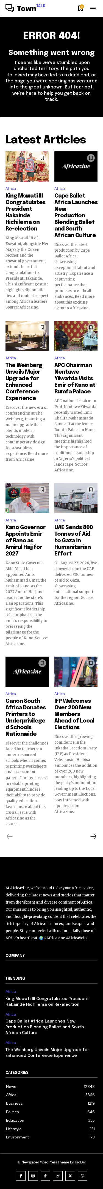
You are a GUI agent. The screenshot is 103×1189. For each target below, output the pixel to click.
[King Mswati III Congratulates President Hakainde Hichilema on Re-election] (27, 166)
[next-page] (93, 836)
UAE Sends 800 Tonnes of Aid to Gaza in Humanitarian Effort (73, 541)
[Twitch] (58, 1176)
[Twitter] (70, 1176)
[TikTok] (45, 1176)
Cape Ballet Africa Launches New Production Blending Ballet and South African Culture (76, 215)
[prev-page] (9, 836)
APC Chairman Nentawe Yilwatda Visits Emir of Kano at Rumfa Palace (74, 379)
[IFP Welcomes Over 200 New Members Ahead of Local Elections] (76, 672)
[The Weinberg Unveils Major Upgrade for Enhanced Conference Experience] (27, 336)
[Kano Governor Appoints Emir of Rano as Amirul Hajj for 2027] (27, 498)
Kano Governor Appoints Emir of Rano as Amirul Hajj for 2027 (25, 541)
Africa (10, 188)
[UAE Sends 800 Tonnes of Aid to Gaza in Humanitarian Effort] (76, 498)
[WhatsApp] (82, 1176)
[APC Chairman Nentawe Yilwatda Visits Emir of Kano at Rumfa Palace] (76, 336)
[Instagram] (33, 1176)
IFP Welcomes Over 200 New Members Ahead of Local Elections (74, 714)
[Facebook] (21, 1176)
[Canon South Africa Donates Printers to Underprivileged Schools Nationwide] (27, 672)
